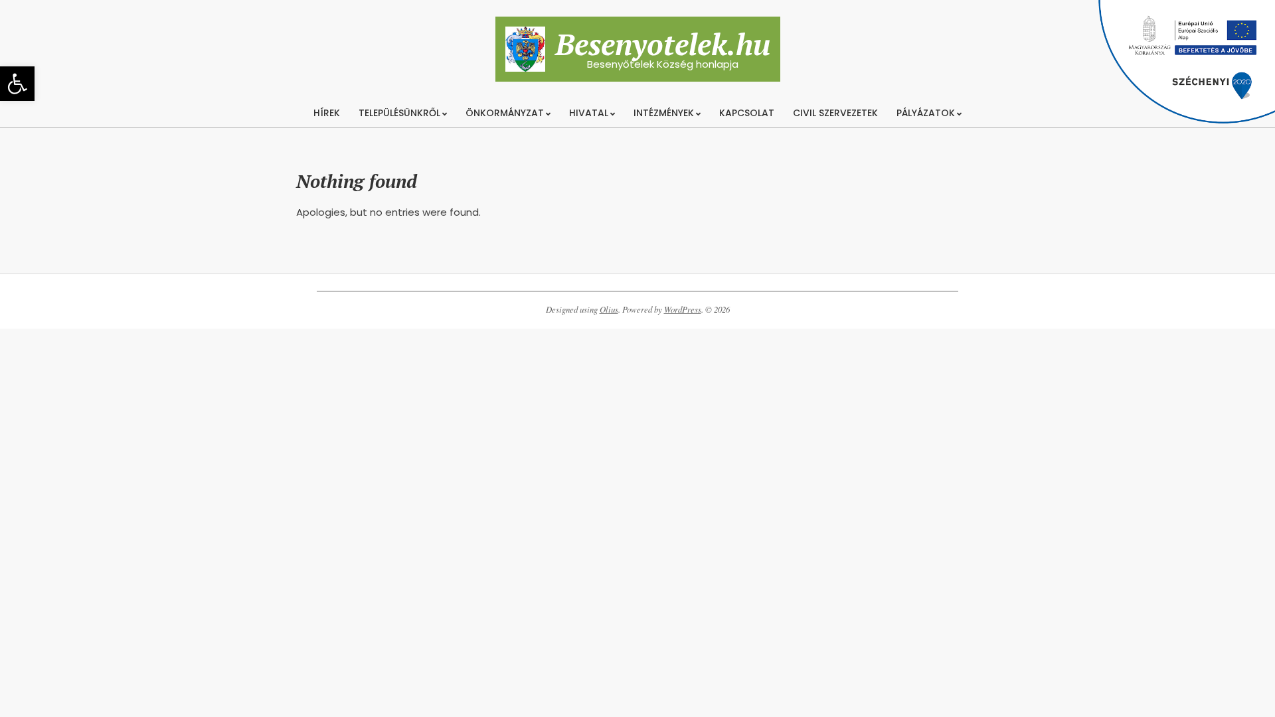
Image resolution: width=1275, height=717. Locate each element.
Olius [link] (609, 309)
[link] (17, 83)
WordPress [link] (682, 309)
